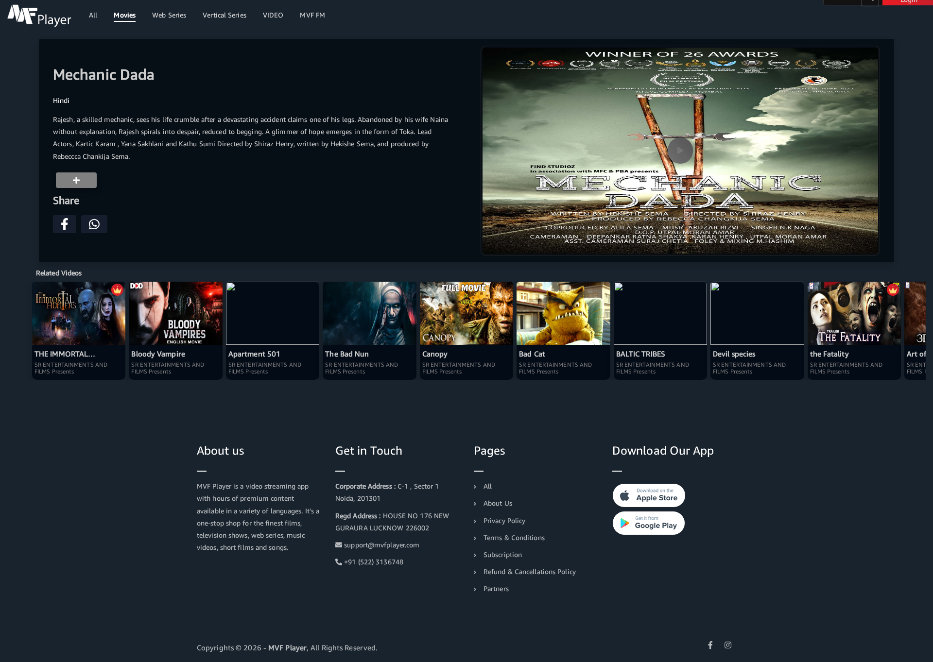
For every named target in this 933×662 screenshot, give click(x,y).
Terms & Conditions (514, 537)
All (93, 15)
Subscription (503, 554)
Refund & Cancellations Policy (530, 571)
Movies (125, 15)
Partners (496, 588)
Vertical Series (224, 15)
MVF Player (287, 647)
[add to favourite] (76, 180)
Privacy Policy (504, 520)
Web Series (169, 15)
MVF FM (312, 15)
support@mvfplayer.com (380, 545)
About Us (498, 503)
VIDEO (273, 15)
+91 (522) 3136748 (372, 562)
